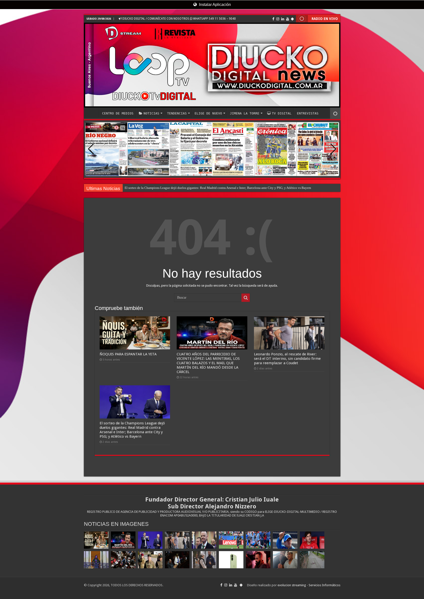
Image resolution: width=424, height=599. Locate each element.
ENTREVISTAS (307, 113)
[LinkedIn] (283, 19)
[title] (335, 113)
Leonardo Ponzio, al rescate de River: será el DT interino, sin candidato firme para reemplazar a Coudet (193, 188)
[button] (333, 149)
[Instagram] (278, 19)
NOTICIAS (151, 113)
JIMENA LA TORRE (244, 113)
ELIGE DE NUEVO (208, 113)
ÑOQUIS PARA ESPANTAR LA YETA (128, 354)
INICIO (92, 113)
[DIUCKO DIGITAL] (212, 65)
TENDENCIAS (177, 113)
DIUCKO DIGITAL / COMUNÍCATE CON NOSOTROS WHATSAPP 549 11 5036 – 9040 (179, 18)
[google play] (292, 19)
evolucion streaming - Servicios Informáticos (309, 585)
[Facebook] (273, 19)
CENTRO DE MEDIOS (117, 113)
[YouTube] (288, 19)
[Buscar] (245, 297)
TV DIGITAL (282, 113)
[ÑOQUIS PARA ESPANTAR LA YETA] (96, 540)
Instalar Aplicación (214, 4)
